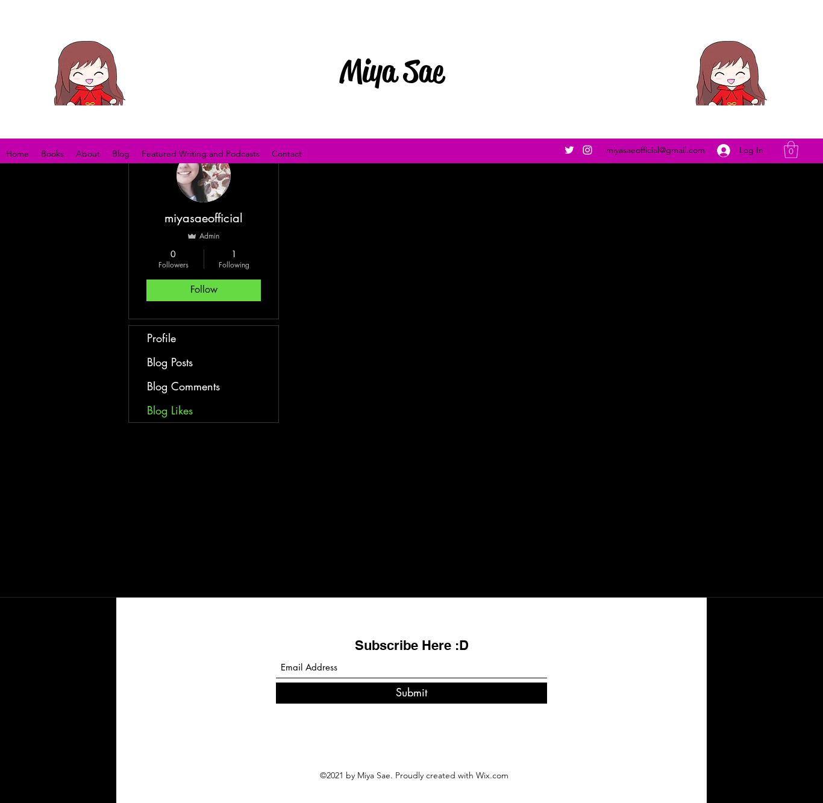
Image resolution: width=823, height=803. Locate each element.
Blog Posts (170, 362)
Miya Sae (391, 71)
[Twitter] (569, 150)
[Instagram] (587, 150)
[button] (791, 149)
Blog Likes (170, 410)
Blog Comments (183, 386)
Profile (161, 338)
